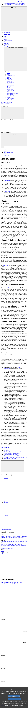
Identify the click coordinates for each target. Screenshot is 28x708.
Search (10, 287)
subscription (7, 191)
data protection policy (19, 703)
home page (5, 265)
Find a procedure (5, 105)
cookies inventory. (19, 705)
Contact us (15, 444)
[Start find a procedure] (12, 113)
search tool (7, 180)
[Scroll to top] (12, 466)
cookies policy (8, 705)
